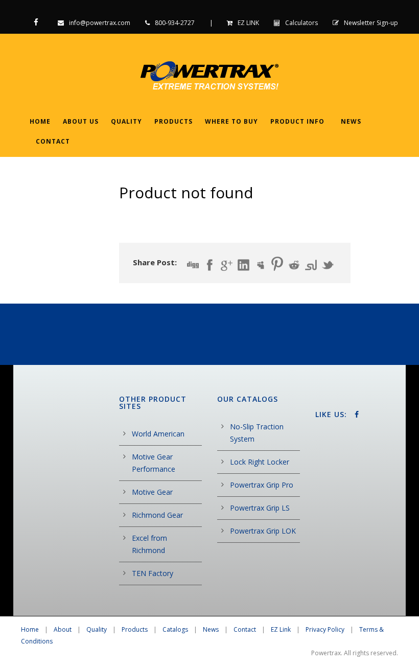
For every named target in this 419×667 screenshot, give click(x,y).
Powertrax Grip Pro (261, 485)
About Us (81, 121)
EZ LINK (248, 22)
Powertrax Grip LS (260, 508)
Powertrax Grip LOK (263, 531)
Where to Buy (231, 121)
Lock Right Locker (259, 462)
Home (40, 121)
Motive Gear (152, 492)
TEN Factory (152, 573)
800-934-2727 (175, 22)
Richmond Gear (157, 515)
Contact (53, 141)
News (351, 121)
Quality (126, 121)
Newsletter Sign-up (371, 22)
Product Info (297, 121)
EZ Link (281, 629)
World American (158, 434)
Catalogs (175, 629)
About (63, 629)
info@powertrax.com (99, 22)
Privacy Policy (325, 629)
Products (173, 121)
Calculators (301, 22)
